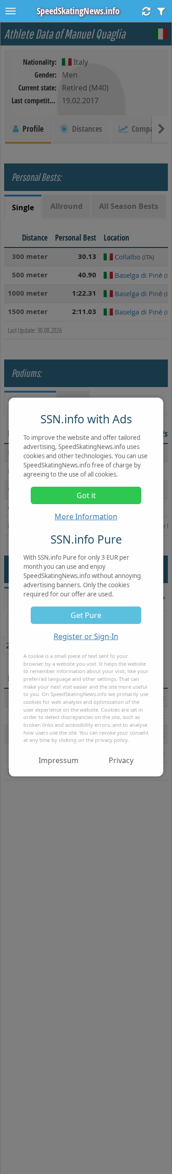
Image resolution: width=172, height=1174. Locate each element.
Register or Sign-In (86, 636)
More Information (86, 516)
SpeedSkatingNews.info (78, 11)
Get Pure (86, 615)
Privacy (121, 760)
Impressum (58, 760)
